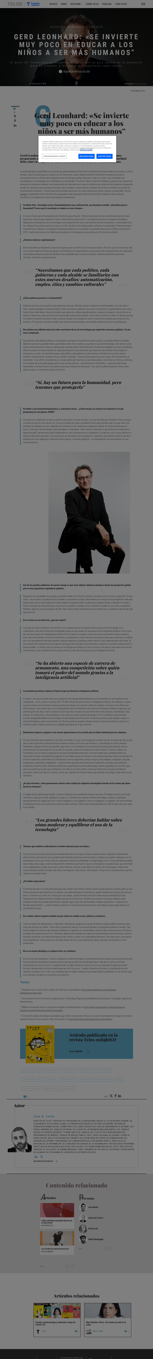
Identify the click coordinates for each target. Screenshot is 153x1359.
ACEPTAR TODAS (104, 156)
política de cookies (86, 150)
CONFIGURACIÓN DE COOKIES (54, 156)
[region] (77, 149)
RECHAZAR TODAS (86, 156)
